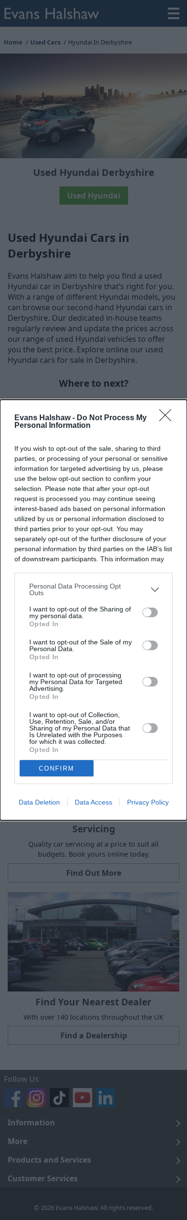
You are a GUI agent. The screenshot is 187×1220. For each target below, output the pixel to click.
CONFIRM (56, 768)
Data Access (93, 802)
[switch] (150, 612)
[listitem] (93, 589)
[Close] (168, 418)
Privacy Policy (148, 802)
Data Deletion (39, 802)
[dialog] (93, 610)
